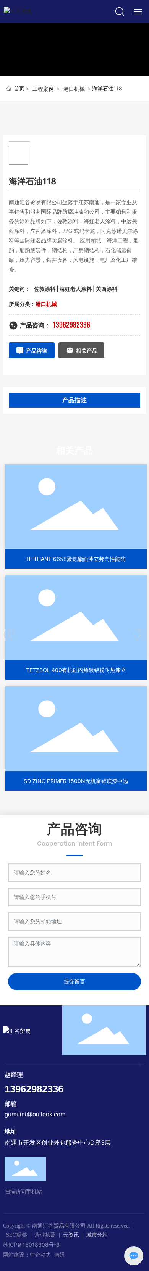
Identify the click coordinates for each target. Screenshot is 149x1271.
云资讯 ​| (74, 1235)
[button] (9, 634)
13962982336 (71, 325)
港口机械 (74, 88)
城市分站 (97, 1235)
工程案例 (43, 88)
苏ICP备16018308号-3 (31, 1244)
